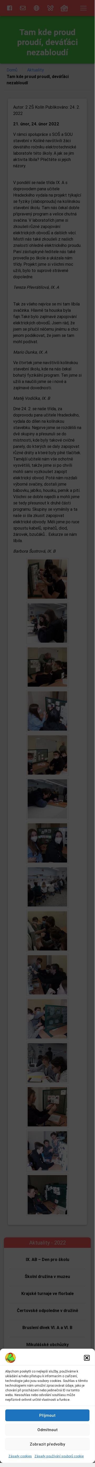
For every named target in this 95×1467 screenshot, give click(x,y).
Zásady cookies (20, 1456)
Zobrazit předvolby (47, 1444)
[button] (86, 1357)
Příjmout (47, 1415)
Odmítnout (47, 1429)
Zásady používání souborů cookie (59, 1456)
